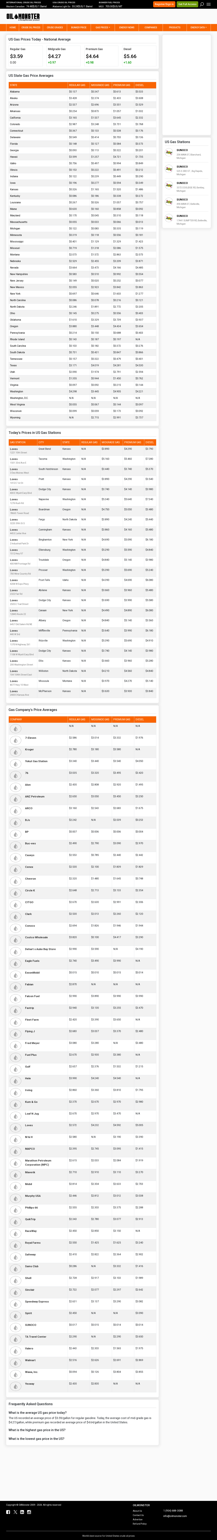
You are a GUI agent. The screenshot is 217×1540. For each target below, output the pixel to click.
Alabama (15, 91)
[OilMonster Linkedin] (21, 1512)
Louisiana (15, 202)
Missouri (15, 248)
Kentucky (15, 195)
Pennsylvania (17, 332)
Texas (13, 365)
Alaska (13, 98)
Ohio (12, 313)
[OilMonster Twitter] (14, 1512)
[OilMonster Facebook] (7, 1512)
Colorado (15, 124)
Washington (16, 391)
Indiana (14, 176)
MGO (101, 6)
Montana (15, 254)
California (15, 117)
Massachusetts (18, 222)
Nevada (14, 267)
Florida (14, 143)
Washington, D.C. (19, 398)
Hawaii (13, 156)
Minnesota (16, 235)
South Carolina (18, 345)
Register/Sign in (164, 4)
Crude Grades (55, 27)
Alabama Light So (61, 6)
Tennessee (16, 358)
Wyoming (15, 417)
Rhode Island (17, 339)
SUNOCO (182, 150)
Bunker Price (78, 27)
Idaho (13, 163)
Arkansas (15, 111)
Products (174, 27)
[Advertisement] (171, 18)
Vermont (14, 378)
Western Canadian (15, 6)
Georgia (14, 150)
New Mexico (17, 287)
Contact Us (138, 1515)
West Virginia (17, 404)
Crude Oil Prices (30, 27)
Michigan (15, 228)
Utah (12, 371)
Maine (13, 208)
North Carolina (18, 300)
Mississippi (16, 241)
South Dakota (17, 352)
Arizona (14, 104)
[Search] (202, 3)
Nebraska (15, 261)
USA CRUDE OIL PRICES (64, 2)
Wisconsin (16, 411)
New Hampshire (19, 274)
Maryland (15, 215)
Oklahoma (15, 319)
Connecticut (16, 130)
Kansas (14, 189)
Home (14, 27)
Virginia (14, 384)
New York (15, 293)
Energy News (126, 27)
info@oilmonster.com (175, 1516)
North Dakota (17, 306)
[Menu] (208, 3)
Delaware (15, 137)
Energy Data (198, 27)
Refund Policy (140, 1524)
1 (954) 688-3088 (173, 1510)
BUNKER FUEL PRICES (109, 2)
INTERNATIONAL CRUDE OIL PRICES (23, 2)
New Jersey (17, 280)
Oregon (14, 326)
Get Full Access (187, 4)
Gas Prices (102, 27)
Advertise (137, 1519)
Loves (14, 449)
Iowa (12, 182)
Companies (151, 27)
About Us (137, 1511)
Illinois (13, 169)
